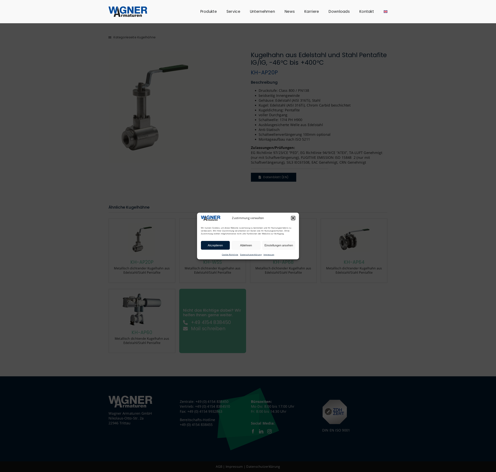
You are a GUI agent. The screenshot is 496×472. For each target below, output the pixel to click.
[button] (293, 218)
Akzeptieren (215, 245)
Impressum (269, 254)
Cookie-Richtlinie (230, 254)
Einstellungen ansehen (278, 245)
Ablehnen (246, 245)
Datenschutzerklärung (250, 254)
